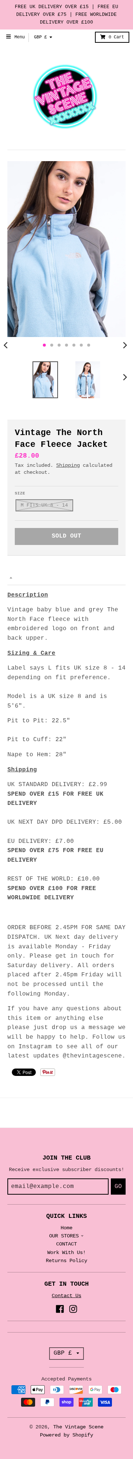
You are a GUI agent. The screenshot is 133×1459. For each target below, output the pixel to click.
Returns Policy (66, 1261)
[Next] (125, 345)
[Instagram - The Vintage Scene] (73, 1309)
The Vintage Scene (78, 1427)
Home (66, 1228)
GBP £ (40, 37)
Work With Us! (66, 1252)
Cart (116, 37)
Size (20, 493)
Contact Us (66, 1296)
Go (118, 1186)
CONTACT (66, 1244)
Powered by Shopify (66, 1435)
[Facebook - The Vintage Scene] (59, 1309)
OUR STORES (64, 1236)
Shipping (68, 465)
